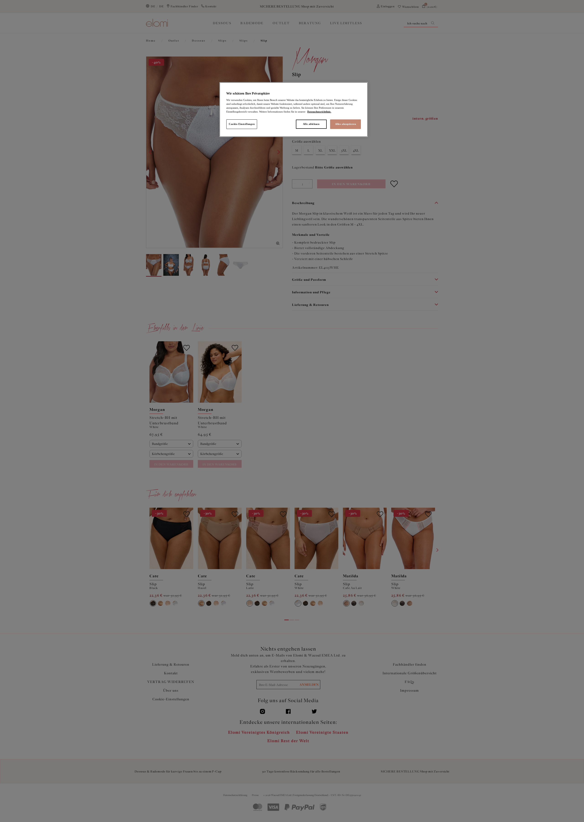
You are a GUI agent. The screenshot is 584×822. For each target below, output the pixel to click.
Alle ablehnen (311, 124)
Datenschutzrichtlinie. (319, 111)
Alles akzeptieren (345, 124)
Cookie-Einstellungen (242, 124)
